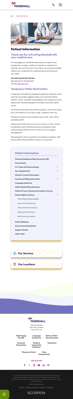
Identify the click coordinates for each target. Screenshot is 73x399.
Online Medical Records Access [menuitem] (27, 187)
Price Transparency (44, 353)
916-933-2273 (29, 81)
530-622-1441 (16, 81)
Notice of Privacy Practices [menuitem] (27, 203)
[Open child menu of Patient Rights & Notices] (57, 195)
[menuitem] (21, 387)
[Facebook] (25, 365)
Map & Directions (36, 330)
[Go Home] (11, 16)
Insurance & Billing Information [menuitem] (27, 179)
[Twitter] (29, 365)
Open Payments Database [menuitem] (26, 212)
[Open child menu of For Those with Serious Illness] (57, 167)
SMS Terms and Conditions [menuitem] (26, 216)
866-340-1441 (23, 84)
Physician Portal (29, 352)
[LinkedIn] (44, 365)
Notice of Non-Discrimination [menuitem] (27, 208)
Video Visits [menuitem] (20, 234)
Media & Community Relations (36, 345)
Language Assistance (36, 336)
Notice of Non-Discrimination (52, 336)
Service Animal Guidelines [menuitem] (25, 226)
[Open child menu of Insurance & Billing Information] (57, 179)
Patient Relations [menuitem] (22, 222)
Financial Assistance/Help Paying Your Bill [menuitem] (32, 159)
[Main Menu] (60, 4)
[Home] (20, 4)
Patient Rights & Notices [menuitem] (25, 195)
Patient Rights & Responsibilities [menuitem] (28, 199)
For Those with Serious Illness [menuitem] (27, 167)
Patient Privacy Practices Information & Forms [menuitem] (34, 191)
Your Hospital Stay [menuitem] (22, 171)
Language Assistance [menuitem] (23, 183)
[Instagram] (34, 365)
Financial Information (21, 344)
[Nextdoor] (48, 365)
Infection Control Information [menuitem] (27, 175)
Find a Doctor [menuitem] (20, 163)
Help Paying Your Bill (21, 336)
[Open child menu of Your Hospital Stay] (57, 171)
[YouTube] (39, 365)
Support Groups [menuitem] (21, 230)
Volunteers (51, 343)
